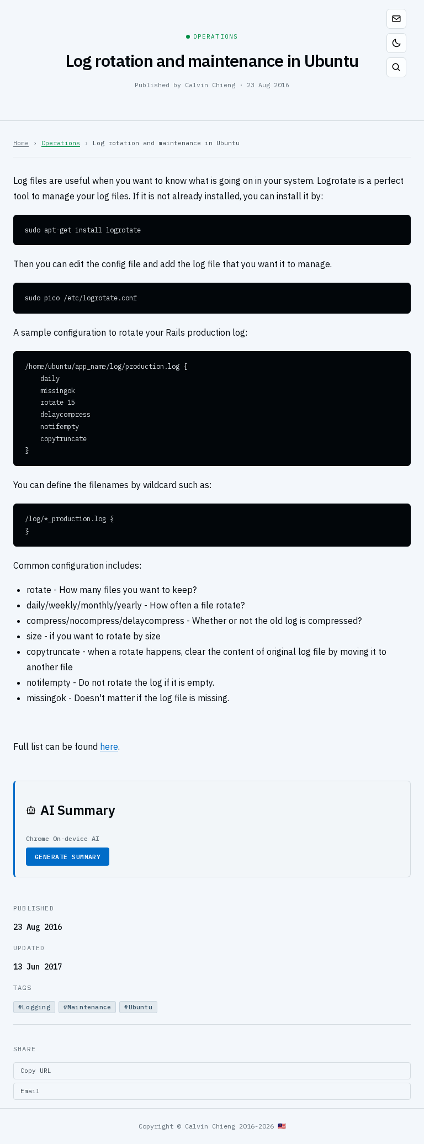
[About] (396, 19)
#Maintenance (87, 1007)
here (109, 746)
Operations (60, 143)
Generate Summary (67, 856)
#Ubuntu (138, 1007)
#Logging (34, 1007)
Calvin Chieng (210, 85)
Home (21, 143)
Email (30, 1091)
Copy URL (35, 1070)
